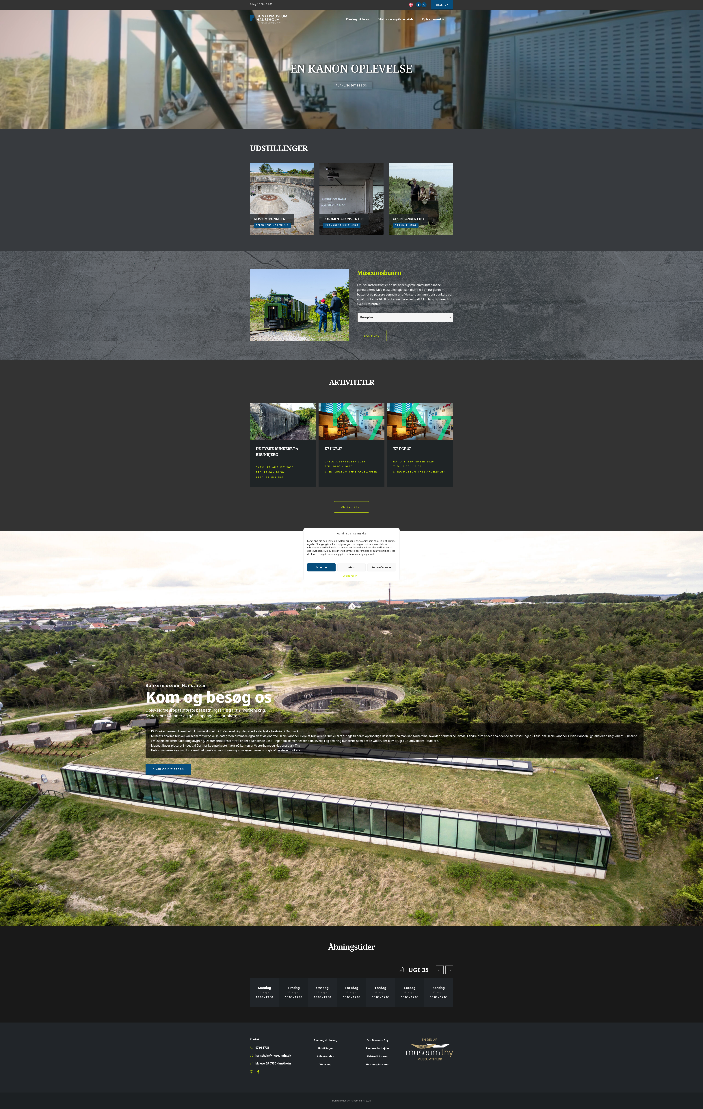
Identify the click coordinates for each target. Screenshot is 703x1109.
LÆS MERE (371, 335)
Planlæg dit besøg (358, 19)
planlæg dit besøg (351, 85)
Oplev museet (431, 19)
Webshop (442, 4)
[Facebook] (418, 4)
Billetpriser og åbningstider (396, 19)
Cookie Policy (350, 575)
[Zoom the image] (429, 1040)
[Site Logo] (268, 19)
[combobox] (411, 4)
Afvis (351, 567)
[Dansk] (411, 4)
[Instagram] (424, 4)
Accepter (321, 567)
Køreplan (366, 317)
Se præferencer (381, 567)
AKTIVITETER (351, 506)
